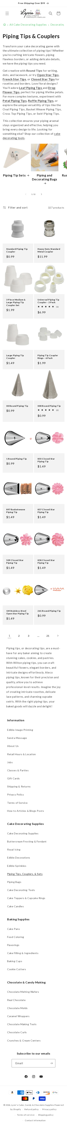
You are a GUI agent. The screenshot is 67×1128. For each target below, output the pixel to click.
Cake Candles (15, 906)
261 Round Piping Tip (49, 610)
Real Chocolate (16, 1000)
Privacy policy (49, 1109)
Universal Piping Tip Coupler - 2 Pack (48, 301)
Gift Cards (13, 778)
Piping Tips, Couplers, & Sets (25, 873)
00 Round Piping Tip (17, 406)
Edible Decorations (18, 857)
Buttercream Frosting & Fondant (27, 841)
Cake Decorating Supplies (22, 833)
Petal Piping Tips (15, 100)
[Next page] (58, 636)
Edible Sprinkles (16, 865)
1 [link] (9, 635)
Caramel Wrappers (18, 1016)
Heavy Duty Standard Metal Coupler (49, 250)
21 (47, 635)
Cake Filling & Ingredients (23, 953)
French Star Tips (14, 79)
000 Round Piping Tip (49, 406)
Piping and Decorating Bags (44, 177)
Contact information (35, 1120)
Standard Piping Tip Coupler (17, 250)
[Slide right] (41, 194)
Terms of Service (17, 802)
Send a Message (17, 737)
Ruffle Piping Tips (40, 100)
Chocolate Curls (17, 1032)
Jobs (10, 762)
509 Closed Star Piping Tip (15, 561)
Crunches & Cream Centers (24, 1040)
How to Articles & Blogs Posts (25, 810)
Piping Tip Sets (14, 175)
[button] (7, 13)
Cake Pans (13, 928)
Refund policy (31, 1109)
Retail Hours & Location (21, 754)
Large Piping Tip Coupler (15, 356)
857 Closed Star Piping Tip (46, 511)
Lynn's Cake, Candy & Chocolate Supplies (32, 1105)
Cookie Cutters (16, 969)
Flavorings (13, 945)
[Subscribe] (51, 1063)
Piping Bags (14, 881)
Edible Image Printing (20, 729)
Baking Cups (14, 961)
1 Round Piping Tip (16, 458)
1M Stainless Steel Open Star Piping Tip (17, 612)
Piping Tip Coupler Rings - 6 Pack (48, 356)
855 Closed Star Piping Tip (46, 460)
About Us (13, 745)
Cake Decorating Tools (21, 890)
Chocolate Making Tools (21, 1024)
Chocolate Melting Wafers (23, 991)
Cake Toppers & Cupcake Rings (26, 898)
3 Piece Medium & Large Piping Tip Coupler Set (16, 302)
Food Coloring (15, 936)
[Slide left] (26, 194)
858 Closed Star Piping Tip (46, 561)
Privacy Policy (15, 794)
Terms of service (25, 1115)
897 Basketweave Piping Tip (15, 511)
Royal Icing (14, 849)
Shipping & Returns (19, 786)
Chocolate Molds (17, 1008)
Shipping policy (46, 1115)
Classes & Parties (18, 770)
